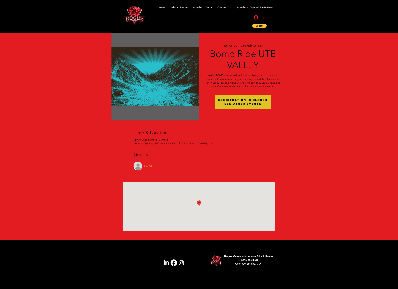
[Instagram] (181, 262)
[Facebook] (174, 262)
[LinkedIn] (166, 262)
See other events (242, 104)
